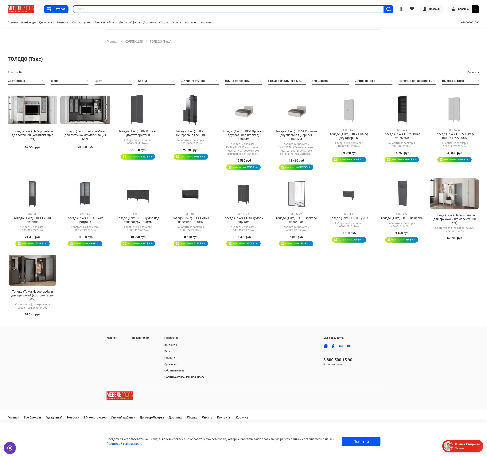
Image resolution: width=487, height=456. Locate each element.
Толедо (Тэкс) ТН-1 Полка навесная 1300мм (190, 220)
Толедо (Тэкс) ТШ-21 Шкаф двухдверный (349, 136)
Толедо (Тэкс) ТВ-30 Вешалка (402, 218)
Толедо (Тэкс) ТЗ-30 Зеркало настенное (296, 220)
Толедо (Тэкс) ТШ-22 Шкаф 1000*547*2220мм (454, 136)
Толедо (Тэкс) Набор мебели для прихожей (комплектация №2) (32, 295)
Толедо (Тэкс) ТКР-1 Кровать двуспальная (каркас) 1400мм (243, 135)
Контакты (191, 22)
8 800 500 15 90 (337, 360)
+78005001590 (470, 22)
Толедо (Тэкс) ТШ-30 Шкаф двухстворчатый (138, 133)
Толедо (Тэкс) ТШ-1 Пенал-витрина (33, 220)
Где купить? (46, 22)
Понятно (361, 441)
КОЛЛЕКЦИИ (134, 41)
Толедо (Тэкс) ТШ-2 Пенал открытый (401, 136)
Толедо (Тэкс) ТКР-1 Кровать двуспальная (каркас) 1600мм (296, 135)
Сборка (164, 22)
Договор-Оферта (129, 22)
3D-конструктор (81, 22)
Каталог (59, 9)
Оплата (176, 22)
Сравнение (171, 364)
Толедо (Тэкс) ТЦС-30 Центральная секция (190, 133)
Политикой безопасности (124, 444)
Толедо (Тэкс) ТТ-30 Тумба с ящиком (243, 220)
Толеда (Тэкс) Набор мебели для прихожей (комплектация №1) (454, 219)
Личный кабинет (105, 22)
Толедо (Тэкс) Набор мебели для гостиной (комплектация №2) (85, 135)
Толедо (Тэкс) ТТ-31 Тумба (349, 218)
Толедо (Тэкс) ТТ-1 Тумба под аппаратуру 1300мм (138, 220)
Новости (62, 22)
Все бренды (28, 22)
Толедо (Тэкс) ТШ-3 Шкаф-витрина (85, 220)
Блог (167, 351)
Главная (13, 22)
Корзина (206, 22)
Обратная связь (174, 370)
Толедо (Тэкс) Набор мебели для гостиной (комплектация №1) (32, 135)
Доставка (149, 22)
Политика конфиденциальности (184, 377)
